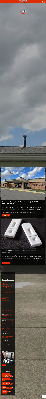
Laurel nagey (5, 307)
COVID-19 (6, 375)
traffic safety (9, 388)
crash (10, 375)
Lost (12, 383)
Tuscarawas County (6, 391)
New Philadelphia (5, 384)
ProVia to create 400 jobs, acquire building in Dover (7, 292)
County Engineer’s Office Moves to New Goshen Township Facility (7, 288)
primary (3, 386)
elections (9, 379)
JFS (9, 383)
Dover (11, 376)
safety (11, 387)
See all (4, 365)
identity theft (5, 383)
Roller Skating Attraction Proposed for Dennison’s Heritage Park (7, 283)
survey (3, 388)
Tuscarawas (4, 390)
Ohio (11, 384)
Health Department (6, 382)
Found (3, 380)
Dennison (7, 376)
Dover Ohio (4, 379)
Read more (6, 215)
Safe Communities (5, 387)
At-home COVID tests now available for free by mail (19, 251)
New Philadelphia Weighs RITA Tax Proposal (6, 297)
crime (3, 376)
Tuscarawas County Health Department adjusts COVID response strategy (20, 202)
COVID (3, 375)
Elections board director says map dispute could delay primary (7, 336)
